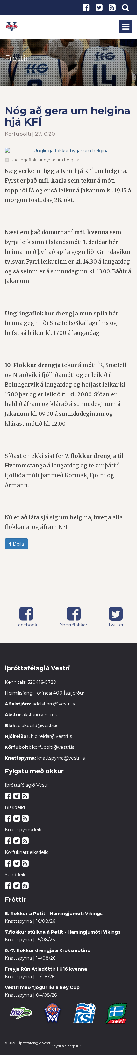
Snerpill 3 (73, 1046)
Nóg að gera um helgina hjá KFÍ (67, 116)
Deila (17, 544)
